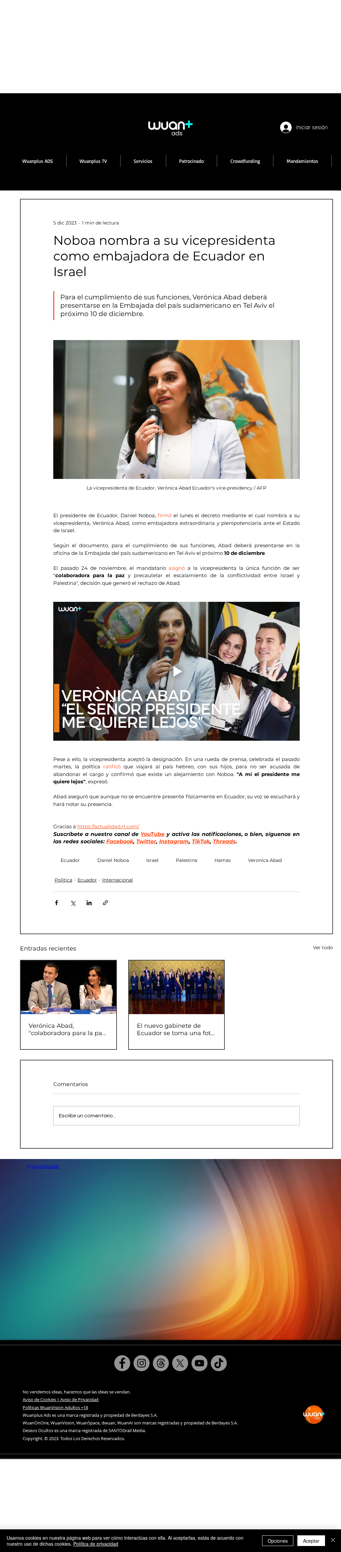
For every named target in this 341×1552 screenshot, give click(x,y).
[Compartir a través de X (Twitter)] (73, 903)
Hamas (222, 860)
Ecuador (70, 860)
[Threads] (161, 1363)
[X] (180, 1363)
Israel (152, 860)
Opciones (278, 1540)
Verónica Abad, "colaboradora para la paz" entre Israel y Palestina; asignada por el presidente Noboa (68, 1029)
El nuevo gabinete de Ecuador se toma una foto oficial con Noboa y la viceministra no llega (175, 1029)
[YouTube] (199, 1363)
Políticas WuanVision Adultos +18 (55, 1407)
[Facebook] (122, 1363)
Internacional (117, 880)
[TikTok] (219, 1363)
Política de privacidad (95, 1543)
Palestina (186, 860)
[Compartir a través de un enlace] (105, 903)
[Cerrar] (333, 1541)
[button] (94, 161)
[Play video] (176, 671)
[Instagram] (142, 1363)
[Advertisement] (170, 46)
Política (63, 880)
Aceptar (311, 1540)
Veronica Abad (265, 860)
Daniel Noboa (113, 860)
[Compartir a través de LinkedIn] (89, 903)
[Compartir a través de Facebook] (56, 903)
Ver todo (323, 948)
